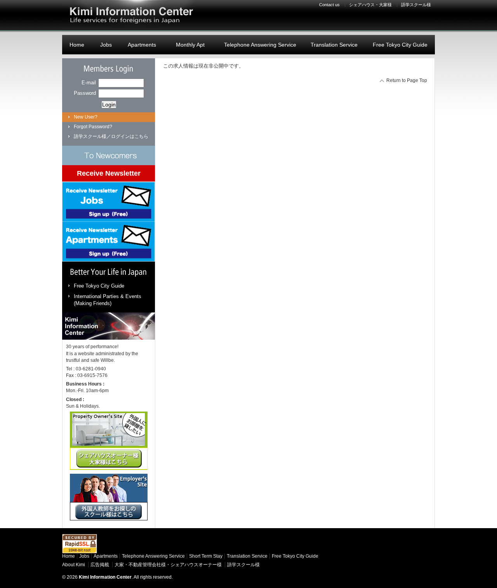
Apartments (142, 45)
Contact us (329, 4)
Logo (130, 15)
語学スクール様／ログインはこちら (111, 136)
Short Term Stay (205, 556)
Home (77, 45)
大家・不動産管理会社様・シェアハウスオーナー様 (168, 564)
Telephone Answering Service (260, 45)
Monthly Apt (190, 45)
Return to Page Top (406, 80)
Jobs (106, 45)
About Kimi (73, 564)
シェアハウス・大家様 (370, 4)
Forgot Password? (93, 126)
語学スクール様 (416, 4)
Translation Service (334, 45)
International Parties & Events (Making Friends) (107, 299)
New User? (85, 117)
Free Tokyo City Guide (400, 45)
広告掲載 (99, 564)
